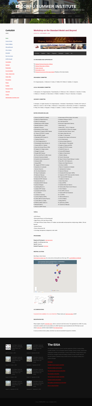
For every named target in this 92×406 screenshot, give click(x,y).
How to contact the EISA (53, 385)
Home (13, 16)
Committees (8, 62)
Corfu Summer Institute (47, 6)
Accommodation (9, 70)
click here (46, 246)
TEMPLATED (42, 401)
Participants (61, 53)
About (20, 16)
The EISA (8, 91)
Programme (54, 53)
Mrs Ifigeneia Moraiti (57, 327)
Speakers (43, 53)
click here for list (48, 240)
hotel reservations (69, 314)
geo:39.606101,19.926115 (75, 258)
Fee (71, 53)
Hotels (39, 16)
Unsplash (51, 401)
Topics (48, 53)
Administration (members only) (12, 97)
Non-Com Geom (9, 56)
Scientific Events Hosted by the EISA (56, 364)
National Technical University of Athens (44, 64)
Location (67, 53)
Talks (53, 16)
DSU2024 (8, 53)
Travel (47, 16)
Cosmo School (9, 41)
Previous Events (9, 88)
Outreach (62, 16)
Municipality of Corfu (40, 70)
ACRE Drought (9, 59)
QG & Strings (9, 50)
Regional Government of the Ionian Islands (45, 72)
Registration (29, 16)
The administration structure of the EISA (56, 370)
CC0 (55, 401)
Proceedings (8, 79)
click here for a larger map (39, 258)
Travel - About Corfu (10, 73)
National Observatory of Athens (42, 66)
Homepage (50, 361)
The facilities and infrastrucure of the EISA (57, 382)
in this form (39, 327)
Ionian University (39, 68)
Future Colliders (9, 44)
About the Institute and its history (55, 367)
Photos (7, 82)
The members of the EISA (53, 373)
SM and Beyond (9, 47)
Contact (77, 16)
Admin (70, 16)
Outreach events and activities (54, 379)
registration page (48, 323)
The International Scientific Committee (56, 376)
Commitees (37, 53)
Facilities (7, 85)
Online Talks (8, 76)
